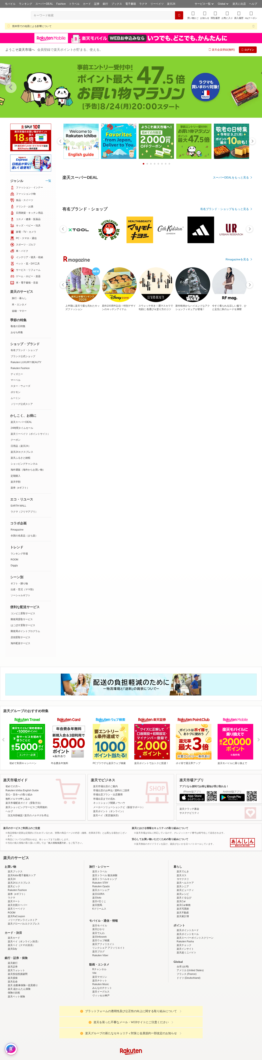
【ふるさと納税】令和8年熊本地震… (144, 408)
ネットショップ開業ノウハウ (109, 802)
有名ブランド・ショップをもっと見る (224, 321)
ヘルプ (253, 3)
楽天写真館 (183, 944)
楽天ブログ (98, 987)
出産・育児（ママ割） (23, 589)
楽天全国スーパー (17, 940)
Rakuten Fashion (20, 368)
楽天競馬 (97, 940)
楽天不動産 (183, 948)
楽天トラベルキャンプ (104, 914)
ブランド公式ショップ (23, 356)
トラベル (74, 3)
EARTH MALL (18, 505)
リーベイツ (157, 3)
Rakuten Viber (100, 991)
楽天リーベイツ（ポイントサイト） (30, 433)
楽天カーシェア (101, 926)
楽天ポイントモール (188, 970)
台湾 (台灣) (183, 1002)
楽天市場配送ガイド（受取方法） (24, 802)
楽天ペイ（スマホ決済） (21, 981)
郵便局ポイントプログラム (25, 631)
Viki (94, 1008)
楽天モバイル (99, 961)
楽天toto (96, 933)
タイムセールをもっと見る (232, 434)
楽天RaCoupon (16, 952)
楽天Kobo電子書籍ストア (22, 911)
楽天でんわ (98, 968)
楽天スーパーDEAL (21, 422)
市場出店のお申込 (103, 790)
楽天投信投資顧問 (17, 1009)
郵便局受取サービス (22, 619)
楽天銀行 (13, 998)
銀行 (105, 3)
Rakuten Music (100, 1020)
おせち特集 (17, 332)
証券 (96, 3)
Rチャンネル (99, 1005)
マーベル (15, 380)
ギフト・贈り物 (19, 583)
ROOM (14, 559)
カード (87, 3)
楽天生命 (13, 1017)
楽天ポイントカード (188, 966)
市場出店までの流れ (104, 798)
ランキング (25, 3)
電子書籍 (130, 3)
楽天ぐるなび (184, 933)
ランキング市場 (19, 553)
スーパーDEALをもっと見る (231, 177)
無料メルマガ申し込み (18, 798)
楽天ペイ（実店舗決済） (106, 815)
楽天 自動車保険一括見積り (23, 1021)
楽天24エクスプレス (22, 451)
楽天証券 (13, 1002)
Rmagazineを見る (237, 551)
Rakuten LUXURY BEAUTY (26, 362)
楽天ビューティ (185, 926)
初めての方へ (13, 786)
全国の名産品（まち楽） (24, 535)
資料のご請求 (122, 790)
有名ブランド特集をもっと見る (229, 497)
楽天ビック (14, 922)
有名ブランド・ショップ (24, 350)
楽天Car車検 (184, 940)
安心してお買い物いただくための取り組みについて (160, 839)
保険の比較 (14, 1028)
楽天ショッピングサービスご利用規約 (26, 807)
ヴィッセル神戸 (101, 1031)
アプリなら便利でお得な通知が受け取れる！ (204, 786)
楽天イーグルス (101, 1027)
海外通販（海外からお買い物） (28, 469)
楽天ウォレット (16, 1006)
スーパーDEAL (44, 3)
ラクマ (143, 3)
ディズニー (17, 374)
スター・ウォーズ (20, 386)
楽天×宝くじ (99, 937)
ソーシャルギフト (20, 595)
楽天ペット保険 (16, 1032)
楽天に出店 (239, 3)
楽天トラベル (99, 907)
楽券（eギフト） (20, 487)
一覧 (48, 180)
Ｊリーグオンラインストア (22, 955)
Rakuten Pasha (185, 977)
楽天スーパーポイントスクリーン (195, 973)
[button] (204, 15)
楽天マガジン (99, 1012)
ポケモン (15, 392)
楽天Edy (12, 984)
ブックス (116, 3)
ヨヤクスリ (183, 914)
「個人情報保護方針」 (57, 843)
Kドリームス (99, 944)
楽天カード (14, 973)
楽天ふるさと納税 (20, 457)
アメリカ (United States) (190, 1006)
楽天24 (171, 3)
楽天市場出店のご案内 (105, 786)
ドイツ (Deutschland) (188, 1013)
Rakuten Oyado (101, 922)
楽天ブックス (15, 907)
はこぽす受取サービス (23, 625)
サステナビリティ (189, 813)
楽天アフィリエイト (103, 980)
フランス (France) (186, 1009)
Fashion (61, 3)
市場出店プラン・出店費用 (108, 794)
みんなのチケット (102, 1023)
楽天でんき (183, 907)
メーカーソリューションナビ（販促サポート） (119, 807)
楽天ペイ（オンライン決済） (24, 977)
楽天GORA (98, 929)
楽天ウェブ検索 (101, 976)
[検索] (179, 15)
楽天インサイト (185, 984)
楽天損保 (13, 1013)
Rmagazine (17, 529)
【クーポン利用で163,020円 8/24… (166, 408)
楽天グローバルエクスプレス (24, 959)
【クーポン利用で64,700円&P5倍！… (212, 408)
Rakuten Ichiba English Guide (22, 790)
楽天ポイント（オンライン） (109, 811)
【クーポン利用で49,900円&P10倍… (98, 408)
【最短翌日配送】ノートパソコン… (74, 408)
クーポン (15, 439)
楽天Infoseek (99, 972)
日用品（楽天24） (21, 446)
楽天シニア (183, 922)
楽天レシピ (183, 929)
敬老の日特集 (18, 326)
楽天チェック (184, 981)
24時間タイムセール (22, 428)
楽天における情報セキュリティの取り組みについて (160, 828)
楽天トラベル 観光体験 (104, 911)
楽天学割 (15, 481)
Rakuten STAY (100, 918)
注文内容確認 (15, 815)
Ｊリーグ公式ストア (22, 404)
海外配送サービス (20, 643)
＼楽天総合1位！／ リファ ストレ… (236, 408)
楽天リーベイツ (16, 944)
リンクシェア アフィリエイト (108, 983)
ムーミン (15, 398)
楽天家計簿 (183, 952)
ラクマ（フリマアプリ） (24, 511)
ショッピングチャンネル (24, 463)
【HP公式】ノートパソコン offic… (121, 408)
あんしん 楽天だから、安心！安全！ (242, 842)
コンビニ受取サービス (23, 613)
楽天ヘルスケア (185, 918)
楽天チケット (99, 1016)
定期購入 (15, 475)
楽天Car (181, 937)
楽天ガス (181, 911)
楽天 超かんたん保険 (19, 1024)
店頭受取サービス (20, 637)
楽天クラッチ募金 (189, 808)
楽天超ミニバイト (186, 988)
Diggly (14, 565)
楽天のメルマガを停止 (36, 815)
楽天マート (14, 937)
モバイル (10, 3)
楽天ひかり (98, 965)
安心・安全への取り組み (19, 794)
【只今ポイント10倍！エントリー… (190, 408)
